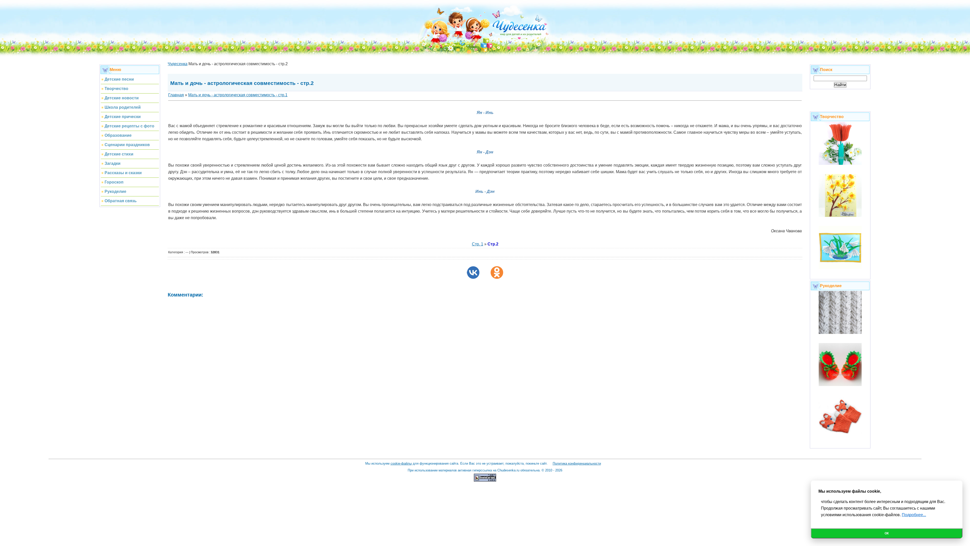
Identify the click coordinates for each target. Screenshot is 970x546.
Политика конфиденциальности (577, 463)
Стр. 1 (477, 244)
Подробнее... (914, 515)
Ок (887, 533)
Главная (176, 95)
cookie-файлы (401, 463)
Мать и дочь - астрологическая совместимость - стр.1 (237, 95)
